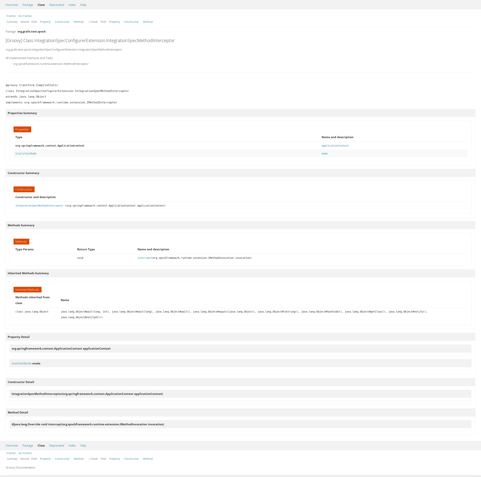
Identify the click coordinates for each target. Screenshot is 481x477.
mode (325, 153)
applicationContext (335, 145)
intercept (144, 257)
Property (45, 21)
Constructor (62, 21)
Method (79, 21)
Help (83, 5)
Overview (12, 5)
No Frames (25, 16)
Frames (11, 16)
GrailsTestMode (25, 153)
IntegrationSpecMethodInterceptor (39, 205)
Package (28, 5)
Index (72, 5)
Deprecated (56, 5)
